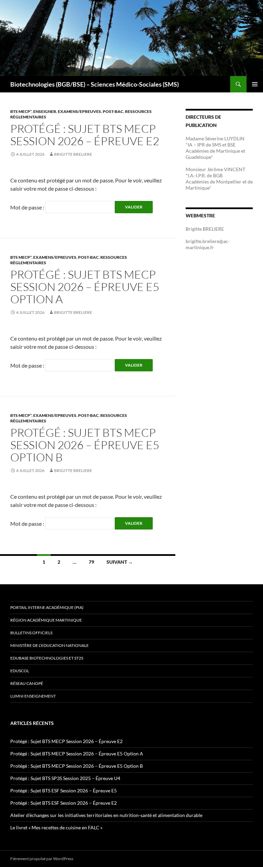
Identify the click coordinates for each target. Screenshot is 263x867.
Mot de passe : (27, 207)
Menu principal (255, 84)
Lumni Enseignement (33, 696)
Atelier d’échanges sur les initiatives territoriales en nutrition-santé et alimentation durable (106, 815)
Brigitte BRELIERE (73, 154)
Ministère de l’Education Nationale (49, 645)
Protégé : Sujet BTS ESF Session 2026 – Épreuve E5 (63, 790)
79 (91, 562)
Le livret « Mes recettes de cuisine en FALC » (56, 827)
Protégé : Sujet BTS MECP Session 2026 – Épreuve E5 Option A (84, 286)
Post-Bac (113, 111)
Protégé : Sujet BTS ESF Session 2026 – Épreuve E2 (63, 803)
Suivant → (120, 562)
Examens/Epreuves (79, 111)
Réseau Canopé (26, 683)
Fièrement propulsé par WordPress (41, 858)
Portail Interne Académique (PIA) (47, 607)
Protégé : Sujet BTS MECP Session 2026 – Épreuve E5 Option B (84, 444)
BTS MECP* (21, 111)
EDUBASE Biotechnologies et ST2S (46, 658)
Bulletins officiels (31, 632)
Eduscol (19, 670)
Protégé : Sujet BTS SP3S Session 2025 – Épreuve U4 (65, 778)
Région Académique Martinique (46, 620)
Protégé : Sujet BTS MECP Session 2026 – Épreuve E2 (84, 135)
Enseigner (44, 111)
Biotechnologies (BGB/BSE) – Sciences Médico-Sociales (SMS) (94, 84)
